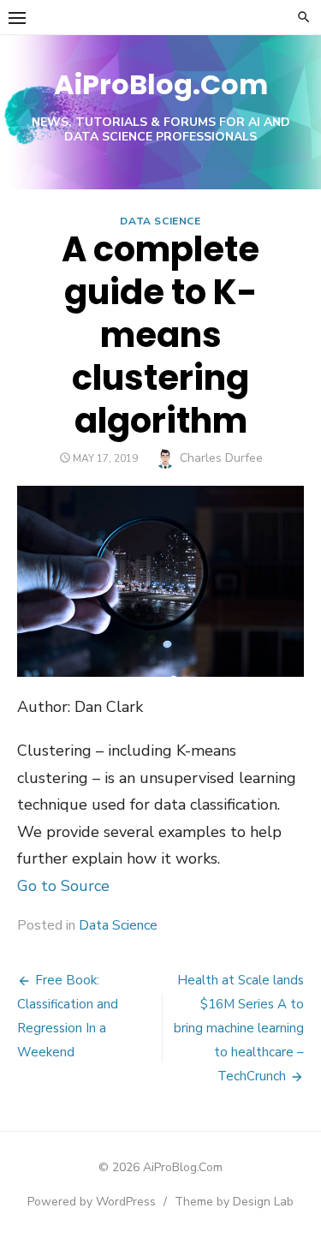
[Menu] (17, 17)
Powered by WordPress (91, 1201)
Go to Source (63, 886)
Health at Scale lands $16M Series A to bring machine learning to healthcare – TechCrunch (239, 1028)
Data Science (160, 221)
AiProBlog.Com (161, 84)
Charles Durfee (221, 458)
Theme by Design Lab (234, 1201)
